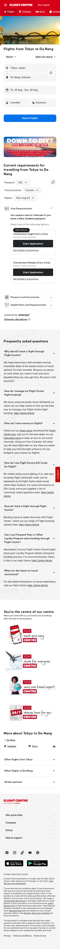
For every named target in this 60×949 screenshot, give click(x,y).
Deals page (26, 430)
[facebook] (7, 852)
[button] (17, 102)
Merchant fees (15, 911)
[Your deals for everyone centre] (30, 661)
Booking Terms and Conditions (37, 913)
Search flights (30, 118)
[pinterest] (37, 852)
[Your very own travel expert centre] (30, 686)
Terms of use (39, 936)
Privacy (7, 936)
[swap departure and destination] (51, 73)
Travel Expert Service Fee (14, 901)
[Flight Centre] (21, 5)
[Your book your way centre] (30, 635)
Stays (42, 11)
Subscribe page (12, 438)
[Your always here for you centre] (30, 712)
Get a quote (44, 5)
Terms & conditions (22, 936)
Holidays (26, 11)
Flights (10, 11)
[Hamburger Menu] (5, 5)
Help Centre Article (24, 413)
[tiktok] (22, 852)
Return (9, 56)
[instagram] (14, 852)
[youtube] (30, 852)
